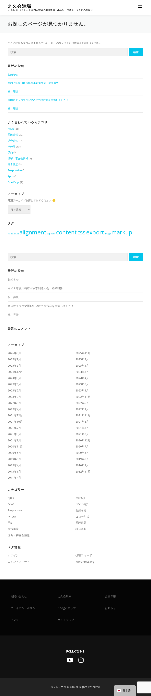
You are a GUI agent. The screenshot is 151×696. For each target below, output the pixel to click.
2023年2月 (14, 397)
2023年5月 (14, 390)
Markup (80, 498)
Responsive (15, 170)
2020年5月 (82, 453)
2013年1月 (14, 471)
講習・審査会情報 (18, 158)
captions (51, 233)
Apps (11, 176)
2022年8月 (14, 403)
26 (18, 233)
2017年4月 (14, 465)
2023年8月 (14, 384)
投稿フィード (84, 555)
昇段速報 (13, 134)
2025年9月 (14, 359)
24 (15, 233)
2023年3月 (82, 390)
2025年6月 (14, 365)
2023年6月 (82, 384)
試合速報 (13, 140)
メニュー (139, 7)
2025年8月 (82, 359)
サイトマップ (66, 620)
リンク (14, 620)
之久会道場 (19, 6)
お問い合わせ (18, 596)
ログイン (13, 555)
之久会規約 (64, 596)
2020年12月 (83, 440)
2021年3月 (82, 434)
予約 (10, 152)
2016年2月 (82, 465)
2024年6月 (82, 372)
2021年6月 (82, 428)
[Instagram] (81, 660)
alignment (32, 232)
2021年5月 (14, 434)
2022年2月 (82, 409)
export (95, 232)
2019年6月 (14, 459)
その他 (11, 146)
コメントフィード (19, 561)
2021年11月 (83, 415)
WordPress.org (85, 561)
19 (9, 233)
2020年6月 (14, 453)
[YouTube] (70, 660)
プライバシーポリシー (24, 608)
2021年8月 (82, 421)
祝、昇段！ (14, 91)
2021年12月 (15, 415)
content (66, 232)
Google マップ (67, 608)
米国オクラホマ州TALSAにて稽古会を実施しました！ (38, 100)
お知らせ (13, 74)
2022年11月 (83, 397)
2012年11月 (83, 471)
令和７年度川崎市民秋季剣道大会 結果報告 (33, 83)
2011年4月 (14, 477)
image (108, 233)
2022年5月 (82, 403)
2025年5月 (82, 365)
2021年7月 (14, 428)
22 (12, 233)
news (11, 128)
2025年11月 (83, 353)
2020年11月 (15, 446)
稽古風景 (13, 164)
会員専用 (110, 596)
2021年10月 (15, 421)
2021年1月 (14, 440)
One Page (13, 182)
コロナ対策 (82, 516)
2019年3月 (82, 459)
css (81, 232)
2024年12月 (15, 372)
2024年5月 (14, 378)
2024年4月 (82, 378)
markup (121, 232)
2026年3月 (14, 353)
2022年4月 (14, 409)
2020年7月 (82, 446)
